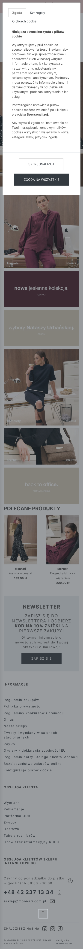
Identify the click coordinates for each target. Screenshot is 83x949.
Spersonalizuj (41, 164)
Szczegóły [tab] (37, 13)
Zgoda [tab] (17, 13)
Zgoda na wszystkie (41, 179)
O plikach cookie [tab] (24, 21)
